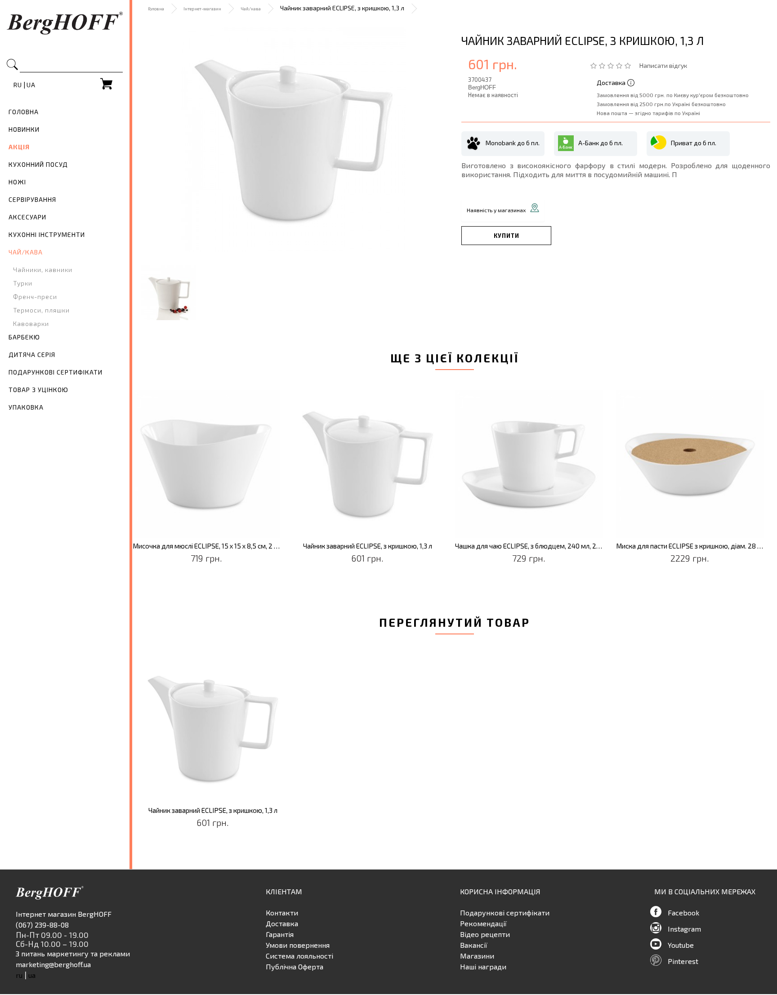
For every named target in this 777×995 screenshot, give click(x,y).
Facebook (683, 912)
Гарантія (280, 934)
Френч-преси (35, 296)
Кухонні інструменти (47, 234)
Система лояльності (299, 955)
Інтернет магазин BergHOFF (64, 914)
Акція (19, 147)
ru (17, 85)
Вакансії (473, 945)
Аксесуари (27, 217)
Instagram (684, 928)
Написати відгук (663, 65)
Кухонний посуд (38, 164)
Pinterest (683, 961)
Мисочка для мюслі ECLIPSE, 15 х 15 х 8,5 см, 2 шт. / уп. (207, 546)
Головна (24, 112)
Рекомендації (483, 923)
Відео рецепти (485, 934)
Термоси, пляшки (41, 310)
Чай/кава (26, 252)
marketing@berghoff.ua (53, 964)
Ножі (17, 182)
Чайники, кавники (42, 269)
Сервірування (32, 199)
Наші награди (483, 966)
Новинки (24, 129)
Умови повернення (298, 945)
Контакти (282, 912)
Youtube (681, 945)
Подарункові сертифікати (56, 372)
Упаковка (26, 407)
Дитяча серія (32, 354)
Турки (22, 283)
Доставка (282, 923)
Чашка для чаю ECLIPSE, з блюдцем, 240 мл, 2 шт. (529, 546)
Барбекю (24, 337)
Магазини (477, 955)
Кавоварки (31, 323)
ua (31, 85)
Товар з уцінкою (38, 389)
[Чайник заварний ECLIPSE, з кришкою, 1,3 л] (293, 140)
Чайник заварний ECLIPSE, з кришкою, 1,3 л (367, 546)
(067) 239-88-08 (42, 924)
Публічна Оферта (294, 966)
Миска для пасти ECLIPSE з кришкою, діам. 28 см (690, 546)
